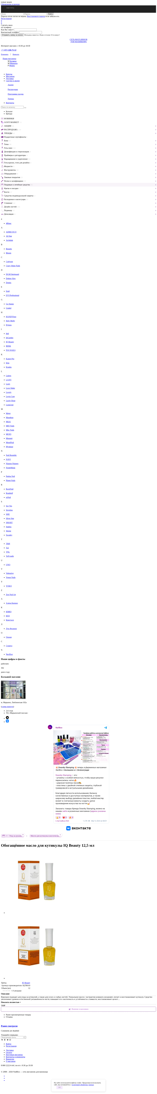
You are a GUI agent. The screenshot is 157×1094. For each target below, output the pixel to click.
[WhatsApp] (10, 1040)
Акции (10, 85)
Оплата (9, 1052)
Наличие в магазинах (80, 1009)
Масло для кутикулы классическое (46, 835)
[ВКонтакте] (2, 1040)
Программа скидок (16, 94)
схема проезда (7, 707)
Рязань (12, 66)
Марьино (14, 63)
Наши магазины (9, 59)
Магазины (10, 76)
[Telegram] (7, 1040)
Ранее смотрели (9, 1026)
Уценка (11, 99)
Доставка (10, 78)
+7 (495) (8, 50)
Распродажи (13, 89)
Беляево (13, 61)
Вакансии (10, 1059)
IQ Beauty (26, 983)
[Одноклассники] (5, 1040)
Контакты (10, 103)
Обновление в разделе (10, 4)
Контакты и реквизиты (15, 1057)
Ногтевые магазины (14, 1055)
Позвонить (4, 54)
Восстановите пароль (36, 16)
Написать (16, 54)
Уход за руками (16, 835)
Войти (8, 1044)
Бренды (9, 74)
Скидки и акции (13, 81)
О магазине (10, 1061)
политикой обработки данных (83, 1085)
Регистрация (6, 19)
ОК (59, 1087)
